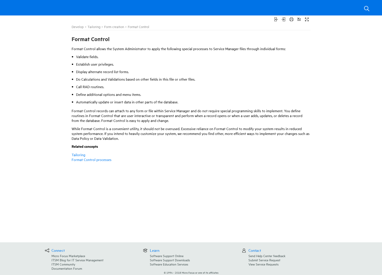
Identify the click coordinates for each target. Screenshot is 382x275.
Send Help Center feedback (266, 256)
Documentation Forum (67, 268)
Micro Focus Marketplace (68, 256)
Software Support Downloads (170, 260)
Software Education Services (169, 264)
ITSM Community (63, 264)
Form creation (114, 27)
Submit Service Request (264, 260)
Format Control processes (91, 159)
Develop (78, 27)
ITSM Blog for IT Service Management (77, 260)
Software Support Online (166, 256)
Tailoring (94, 27)
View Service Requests (263, 264)
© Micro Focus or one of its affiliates (191, 272)
